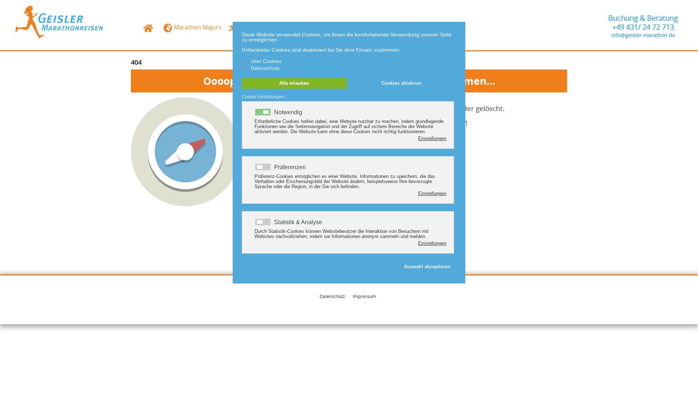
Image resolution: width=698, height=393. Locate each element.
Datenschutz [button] (265, 68)
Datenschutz (332, 296)
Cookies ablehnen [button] (401, 83)
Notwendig (288, 112)
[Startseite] (59, 21)
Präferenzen (290, 167)
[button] (682, 377)
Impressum (364, 296)
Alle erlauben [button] (294, 83)
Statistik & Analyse (298, 222)
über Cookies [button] (266, 61)
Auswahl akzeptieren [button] (427, 266)
